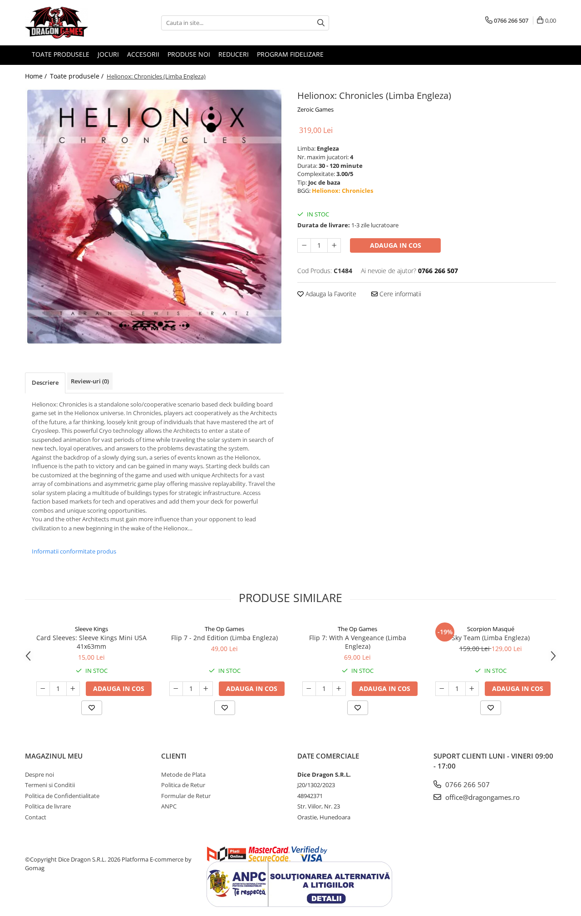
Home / (37, 76)
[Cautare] (321, 22)
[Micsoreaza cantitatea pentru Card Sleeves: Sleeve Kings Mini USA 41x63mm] (43, 688)
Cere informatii (399, 293)
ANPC (169, 806)
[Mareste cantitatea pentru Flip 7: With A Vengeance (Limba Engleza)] (339, 688)
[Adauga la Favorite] (91, 707)
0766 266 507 (466, 784)
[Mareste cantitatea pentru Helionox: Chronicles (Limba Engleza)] (334, 245)
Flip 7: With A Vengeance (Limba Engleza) (357, 642)
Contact (35, 817)
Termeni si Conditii (50, 785)
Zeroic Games (315, 109)
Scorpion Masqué (490, 629)
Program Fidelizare (290, 54)
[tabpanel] (154, 216)
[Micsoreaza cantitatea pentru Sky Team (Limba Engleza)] (442, 688)
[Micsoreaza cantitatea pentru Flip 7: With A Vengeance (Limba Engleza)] (309, 688)
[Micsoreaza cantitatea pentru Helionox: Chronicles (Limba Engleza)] (304, 245)
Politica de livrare (48, 806)
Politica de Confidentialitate (62, 796)
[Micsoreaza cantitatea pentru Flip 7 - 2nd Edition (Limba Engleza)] (176, 688)
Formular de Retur (186, 796)
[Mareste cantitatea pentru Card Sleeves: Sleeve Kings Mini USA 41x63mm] (73, 688)
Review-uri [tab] (90, 381)
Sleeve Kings (91, 629)
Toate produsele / (77, 76)
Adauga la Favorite (330, 293)
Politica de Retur (183, 785)
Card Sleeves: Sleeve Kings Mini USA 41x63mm (91, 642)
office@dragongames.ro (481, 797)
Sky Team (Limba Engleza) (491, 637)
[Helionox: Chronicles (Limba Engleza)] (154, 216)
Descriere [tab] (45, 382)
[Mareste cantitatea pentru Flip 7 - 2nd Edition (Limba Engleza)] (206, 688)
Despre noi (39, 774)
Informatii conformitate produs (74, 551)
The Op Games (224, 629)
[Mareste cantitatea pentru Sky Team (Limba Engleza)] (472, 688)
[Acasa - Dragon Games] (70, 23)
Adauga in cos (395, 245)
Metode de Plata (183, 774)
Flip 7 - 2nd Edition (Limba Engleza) (224, 637)
